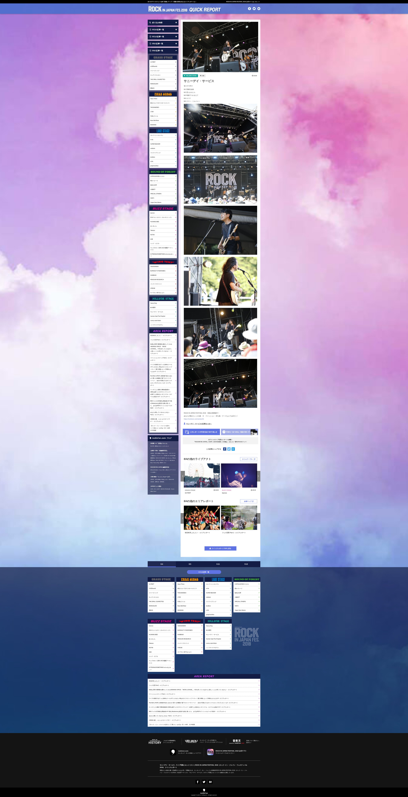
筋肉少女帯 (153, 185)
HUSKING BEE (154, 221)
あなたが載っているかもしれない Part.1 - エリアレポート (159, 413)
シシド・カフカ (154, 243)
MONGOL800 (154, 84)
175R (152, 111)
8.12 (246, 564)
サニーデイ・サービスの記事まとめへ (199, 424)
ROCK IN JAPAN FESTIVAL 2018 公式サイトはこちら (242, 1)
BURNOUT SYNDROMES (157, 271)
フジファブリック (155, 152)
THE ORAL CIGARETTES (157, 79)
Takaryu (152, 230)
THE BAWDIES (154, 107)
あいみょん (153, 226)
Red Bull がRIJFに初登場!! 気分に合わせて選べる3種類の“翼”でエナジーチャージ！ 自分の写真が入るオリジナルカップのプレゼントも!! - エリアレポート (161, 380)
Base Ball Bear (154, 120)
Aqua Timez (153, 98)
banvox (152, 213)
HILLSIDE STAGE (191, 75)
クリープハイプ (154, 70)
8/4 (203, 75)
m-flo (151, 139)
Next (258, 476)
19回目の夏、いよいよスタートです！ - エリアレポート (160, 420)
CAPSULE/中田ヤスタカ (157, 176)
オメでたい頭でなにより (157, 292)
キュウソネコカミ (155, 75)
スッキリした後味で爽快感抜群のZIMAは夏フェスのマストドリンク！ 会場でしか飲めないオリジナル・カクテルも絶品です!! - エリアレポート (161, 393)
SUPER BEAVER (155, 144)
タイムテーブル (247, 459)
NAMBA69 (153, 275)
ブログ (169, 438)
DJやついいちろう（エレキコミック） (161, 217)
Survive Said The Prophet (157, 316)
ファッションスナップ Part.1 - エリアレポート (161, 359)
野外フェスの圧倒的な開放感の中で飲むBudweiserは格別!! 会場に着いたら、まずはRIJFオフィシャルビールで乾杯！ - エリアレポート (161, 404)
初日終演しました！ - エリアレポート (161, 335)
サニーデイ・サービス (156, 312)
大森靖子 (152, 189)
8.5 (190, 564)
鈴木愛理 (152, 307)
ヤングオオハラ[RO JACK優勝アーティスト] (161, 248)
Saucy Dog (153, 303)
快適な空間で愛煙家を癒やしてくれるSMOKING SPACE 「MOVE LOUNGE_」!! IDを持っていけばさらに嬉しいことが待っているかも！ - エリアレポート (161, 348)
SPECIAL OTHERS (155, 193)
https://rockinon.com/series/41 (194, 419)
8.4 (162, 564)
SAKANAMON (154, 266)
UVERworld (153, 66)
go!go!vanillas (154, 166)
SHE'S (152, 198)
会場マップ (247, 501)
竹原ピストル (154, 116)
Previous (183, 476)
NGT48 (152, 234)
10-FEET (152, 62)
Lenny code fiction (155, 320)
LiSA (151, 161)
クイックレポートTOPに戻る (221, 548)
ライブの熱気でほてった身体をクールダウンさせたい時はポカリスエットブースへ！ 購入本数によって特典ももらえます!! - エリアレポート (161, 368)
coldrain (152, 148)
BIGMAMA (153, 125)
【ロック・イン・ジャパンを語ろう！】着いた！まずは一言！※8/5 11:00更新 (160, 428)
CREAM (152, 288)
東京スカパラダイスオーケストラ (159, 103)
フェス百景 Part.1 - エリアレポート (160, 340)
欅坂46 (152, 88)
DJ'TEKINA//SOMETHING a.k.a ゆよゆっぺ (162, 255)
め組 (151, 239)
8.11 (218, 564)
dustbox (152, 157)
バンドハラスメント (156, 284)
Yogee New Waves (155, 202)
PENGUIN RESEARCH (157, 279)
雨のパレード (154, 180)
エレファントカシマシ (156, 135)
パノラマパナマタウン (156, 325)
